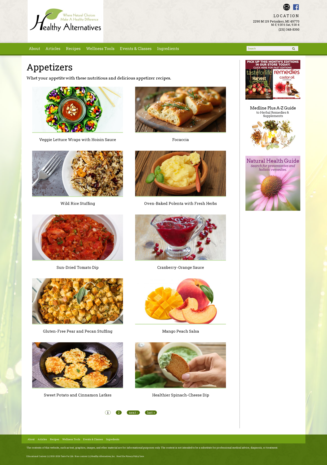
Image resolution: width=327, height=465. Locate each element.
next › (133, 412)
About (34, 48)
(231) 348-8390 (289, 29)
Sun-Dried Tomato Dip (78, 267)
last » (151, 412)
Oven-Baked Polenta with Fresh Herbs (180, 203)
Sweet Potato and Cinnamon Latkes (77, 395)
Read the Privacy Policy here (130, 456)
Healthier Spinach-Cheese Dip (180, 395)
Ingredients (168, 48)
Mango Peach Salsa (180, 331)
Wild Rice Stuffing (77, 203)
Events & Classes (136, 48)
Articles (52, 48)
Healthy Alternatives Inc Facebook (296, 7)
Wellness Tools (100, 48)
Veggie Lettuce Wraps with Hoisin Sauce (77, 139)
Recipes (73, 48)
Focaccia (180, 139)
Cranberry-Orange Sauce (180, 267)
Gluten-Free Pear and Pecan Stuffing (77, 331)
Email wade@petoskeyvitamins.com (286, 7)
